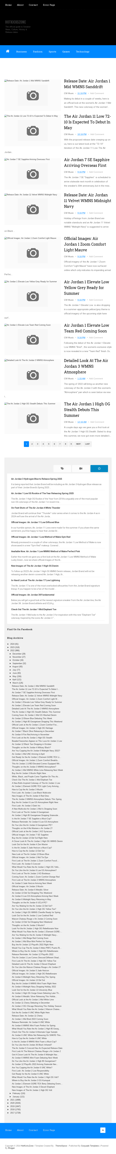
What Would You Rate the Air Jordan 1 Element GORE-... (37, 932)
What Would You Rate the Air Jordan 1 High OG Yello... (36, 867)
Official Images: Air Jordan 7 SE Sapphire (30, 835)
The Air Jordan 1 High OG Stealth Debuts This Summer (87, 409)
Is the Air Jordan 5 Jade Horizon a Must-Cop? (32, 848)
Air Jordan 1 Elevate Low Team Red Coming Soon (34, 705)
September (18, 663)
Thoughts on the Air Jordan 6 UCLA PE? (29, 902)
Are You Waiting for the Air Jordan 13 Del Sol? (32, 906)
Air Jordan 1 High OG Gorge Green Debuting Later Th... (36, 993)
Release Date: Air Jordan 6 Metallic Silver (30, 890)
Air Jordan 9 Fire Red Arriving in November (30, 734)
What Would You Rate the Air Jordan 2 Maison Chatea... (36, 1009)
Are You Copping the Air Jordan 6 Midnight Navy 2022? (36, 751)
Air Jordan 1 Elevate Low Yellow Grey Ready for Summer (86, 287)
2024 (12, 644)
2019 (12, 1106)
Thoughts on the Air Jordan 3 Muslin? (28, 925)
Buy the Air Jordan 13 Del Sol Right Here (30, 838)
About (20, 4)
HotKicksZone (15, 22)
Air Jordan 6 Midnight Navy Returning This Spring (33, 977)
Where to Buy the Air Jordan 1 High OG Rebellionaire (35, 951)
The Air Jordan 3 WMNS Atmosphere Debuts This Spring (36, 799)
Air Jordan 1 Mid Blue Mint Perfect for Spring (31, 941)
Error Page (49, 4)
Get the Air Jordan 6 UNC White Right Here (31, 1012)
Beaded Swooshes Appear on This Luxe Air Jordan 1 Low (37, 741)
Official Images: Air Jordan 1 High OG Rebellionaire (34, 974)
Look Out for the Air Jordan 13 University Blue (32, 990)
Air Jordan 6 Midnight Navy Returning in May (31, 899)
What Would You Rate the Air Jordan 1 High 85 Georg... (36, 1029)
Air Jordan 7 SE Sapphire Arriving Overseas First (33, 692)
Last (87, 444)
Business (21, 51)
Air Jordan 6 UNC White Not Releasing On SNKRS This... (37, 1035)
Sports (52, 51)
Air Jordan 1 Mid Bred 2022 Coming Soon (30, 1019)
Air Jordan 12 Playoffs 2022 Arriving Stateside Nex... (35, 1064)
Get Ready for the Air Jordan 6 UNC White (30, 1074)
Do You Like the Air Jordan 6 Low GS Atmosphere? (34, 870)
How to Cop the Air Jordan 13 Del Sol (28, 851)
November (17, 657)
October (16, 660)
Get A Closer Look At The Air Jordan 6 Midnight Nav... (35, 1054)
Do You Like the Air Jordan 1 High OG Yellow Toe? (34, 909)
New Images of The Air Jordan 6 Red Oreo (30, 796)
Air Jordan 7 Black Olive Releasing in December (33, 731)
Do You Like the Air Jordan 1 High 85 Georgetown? (34, 1061)
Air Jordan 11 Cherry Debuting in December (31, 1003)
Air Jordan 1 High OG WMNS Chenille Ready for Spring (36, 912)
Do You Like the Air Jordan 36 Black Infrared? (32, 1045)
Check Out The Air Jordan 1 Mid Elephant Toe (32, 780)
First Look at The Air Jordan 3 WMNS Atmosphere (34, 880)
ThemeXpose (61, 1146)
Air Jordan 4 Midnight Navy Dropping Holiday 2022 (34, 987)
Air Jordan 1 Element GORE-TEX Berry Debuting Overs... (37, 1084)
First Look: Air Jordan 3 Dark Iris (26, 806)
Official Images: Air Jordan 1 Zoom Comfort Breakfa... (35, 760)
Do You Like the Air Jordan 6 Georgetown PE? (32, 825)
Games (66, 51)
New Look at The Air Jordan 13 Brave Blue (30, 854)
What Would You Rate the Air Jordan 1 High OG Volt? (35, 1077)
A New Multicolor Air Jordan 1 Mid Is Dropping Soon (34, 809)
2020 (12, 1103)
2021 (12, 1100)
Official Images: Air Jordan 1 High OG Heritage (32, 728)
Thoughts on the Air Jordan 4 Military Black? (31, 747)
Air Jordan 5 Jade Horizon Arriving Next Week (32, 883)
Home (8, 4)
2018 (12, 1109)
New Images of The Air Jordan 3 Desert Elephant (33, 1087)
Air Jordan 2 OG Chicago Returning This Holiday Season (36, 1006)
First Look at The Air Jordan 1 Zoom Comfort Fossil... (35, 861)
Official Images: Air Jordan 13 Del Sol (28, 980)
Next (78, 444)
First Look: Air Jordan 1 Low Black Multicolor (31, 793)
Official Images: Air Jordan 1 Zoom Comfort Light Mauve (85, 244)
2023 (12, 647)
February (17, 1093)
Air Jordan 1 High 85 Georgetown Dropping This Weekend (37, 721)
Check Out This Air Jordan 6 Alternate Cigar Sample (34, 1032)
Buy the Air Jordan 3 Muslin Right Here (29, 773)
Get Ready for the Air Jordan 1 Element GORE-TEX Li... (36, 757)
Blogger (11, 1148)
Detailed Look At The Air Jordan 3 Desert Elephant (34, 964)
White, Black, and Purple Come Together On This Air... (36, 776)
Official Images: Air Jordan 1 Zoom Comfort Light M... (35, 699)
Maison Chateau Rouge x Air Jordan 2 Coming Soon (34, 919)
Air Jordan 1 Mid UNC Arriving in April (28, 754)
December (17, 654)
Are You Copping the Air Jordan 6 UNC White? (32, 1067)
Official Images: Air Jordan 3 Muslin (27, 886)
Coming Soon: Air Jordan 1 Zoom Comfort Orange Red (36, 877)
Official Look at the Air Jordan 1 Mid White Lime (33, 999)
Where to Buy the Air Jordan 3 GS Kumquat (31, 1080)
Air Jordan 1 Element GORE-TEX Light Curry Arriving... (36, 786)
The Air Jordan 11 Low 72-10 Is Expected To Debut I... (35, 689)
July (15, 670)
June (15, 673)
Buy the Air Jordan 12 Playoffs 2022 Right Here (32, 944)
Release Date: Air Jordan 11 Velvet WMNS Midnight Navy (87, 200)
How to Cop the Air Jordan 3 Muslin (27, 789)
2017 (12, 1113)
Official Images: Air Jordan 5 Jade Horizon (30, 970)
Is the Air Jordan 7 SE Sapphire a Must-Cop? (31, 819)
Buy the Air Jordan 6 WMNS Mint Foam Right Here (34, 983)
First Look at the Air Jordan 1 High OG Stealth (32, 738)
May (15, 676)
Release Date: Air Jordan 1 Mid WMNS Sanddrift (33, 686)
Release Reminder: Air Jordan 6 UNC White (31, 1022)
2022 (12, 650)
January (16, 1097)
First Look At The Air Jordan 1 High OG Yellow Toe (34, 961)
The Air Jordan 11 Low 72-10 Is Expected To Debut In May (87, 122)
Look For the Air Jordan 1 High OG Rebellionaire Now (35, 928)
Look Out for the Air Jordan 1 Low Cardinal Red (32, 915)
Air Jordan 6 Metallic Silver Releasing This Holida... (34, 996)
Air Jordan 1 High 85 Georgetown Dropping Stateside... (36, 815)
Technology (82, 51)
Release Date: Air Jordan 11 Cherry (27, 1016)
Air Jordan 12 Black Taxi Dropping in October (31, 744)
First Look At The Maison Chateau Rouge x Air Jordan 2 (36, 1051)
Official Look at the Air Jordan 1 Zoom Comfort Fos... (35, 725)
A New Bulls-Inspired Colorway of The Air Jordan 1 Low (36, 783)
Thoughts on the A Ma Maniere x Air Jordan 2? (32, 828)
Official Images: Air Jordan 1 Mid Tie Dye (30, 857)
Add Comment (97, 93)
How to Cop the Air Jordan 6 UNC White (29, 1038)
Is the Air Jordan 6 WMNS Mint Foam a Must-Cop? (34, 1042)
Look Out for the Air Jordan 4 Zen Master (30, 844)
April (14, 679)
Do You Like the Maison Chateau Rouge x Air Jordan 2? (36, 967)
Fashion (38, 51)
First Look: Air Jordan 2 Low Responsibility (30, 1071)
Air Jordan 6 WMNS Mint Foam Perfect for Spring (33, 1025)
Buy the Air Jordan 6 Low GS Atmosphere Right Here (35, 802)
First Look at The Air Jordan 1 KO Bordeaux (31, 873)
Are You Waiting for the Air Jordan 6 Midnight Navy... (35, 935)
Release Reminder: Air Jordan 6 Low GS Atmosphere (35, 822)
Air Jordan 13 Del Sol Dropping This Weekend (32, 893)
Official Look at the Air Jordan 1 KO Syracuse (32, 831)
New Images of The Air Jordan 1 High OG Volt (32, 1090)
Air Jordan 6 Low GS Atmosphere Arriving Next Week (35, 896)
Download (11, 64)
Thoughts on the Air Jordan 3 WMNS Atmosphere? (34, 767)
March (16, 683)
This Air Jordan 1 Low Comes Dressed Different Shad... (36, 957)
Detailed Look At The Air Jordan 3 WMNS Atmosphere (86, 366)
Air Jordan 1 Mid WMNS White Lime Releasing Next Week (37, 770)
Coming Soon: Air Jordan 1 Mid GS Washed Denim (34, 715)
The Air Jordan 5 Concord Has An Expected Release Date (37, 1048)
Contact (33, 4)
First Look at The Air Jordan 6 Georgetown (30, 812)
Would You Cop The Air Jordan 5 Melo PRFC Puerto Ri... (37, 948)
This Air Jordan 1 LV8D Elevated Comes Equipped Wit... (36, 764)
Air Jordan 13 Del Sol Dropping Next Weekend (32, 922)
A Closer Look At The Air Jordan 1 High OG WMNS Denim (37, 841)
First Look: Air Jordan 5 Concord (26, 864)
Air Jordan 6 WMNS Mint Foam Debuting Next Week (35, 1058)
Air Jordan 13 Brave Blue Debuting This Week (32, 718)
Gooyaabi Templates (90, 1146)
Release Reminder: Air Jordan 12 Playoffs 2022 (32, 954)
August (15, 666)
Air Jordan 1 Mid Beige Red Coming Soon (30, 938)
